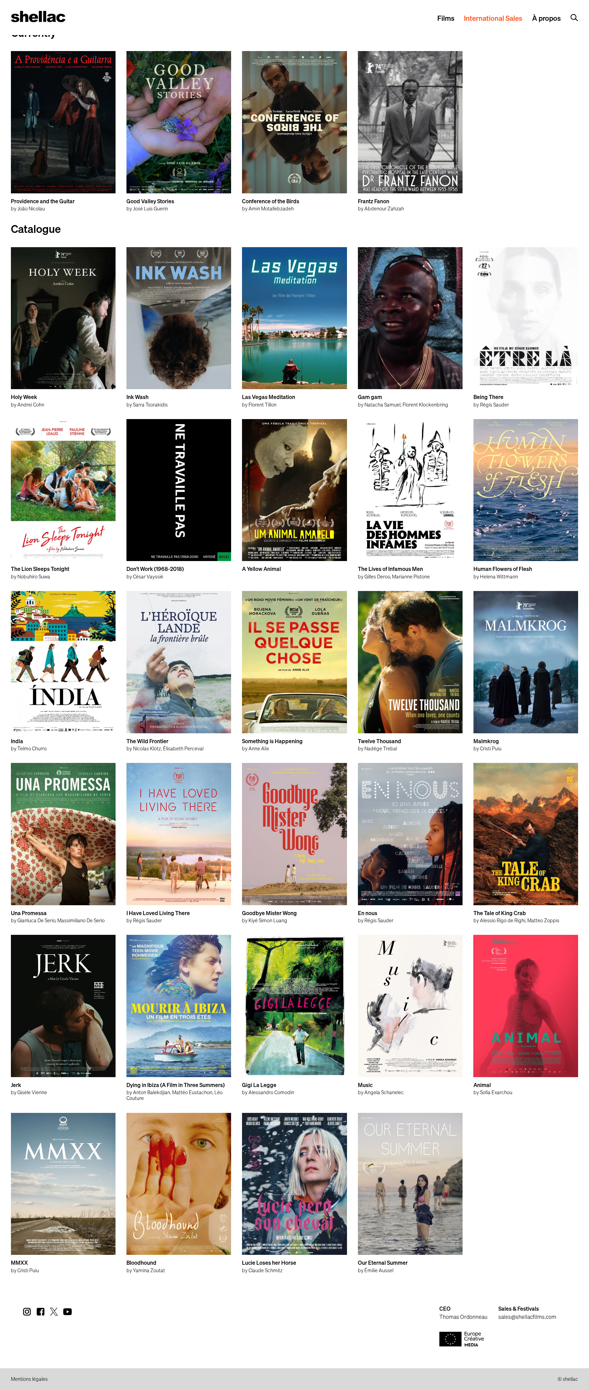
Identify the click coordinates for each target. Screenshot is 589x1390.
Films (445, 18)
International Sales (493, 18)
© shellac (568, 1379)
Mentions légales (29, 1379)
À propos (546, 18)
